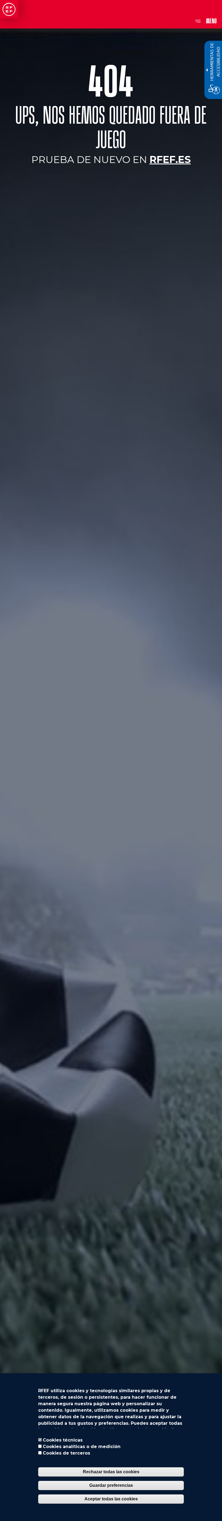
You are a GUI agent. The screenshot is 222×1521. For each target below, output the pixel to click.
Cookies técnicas (63, 1440)
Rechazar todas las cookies (111, 1471)
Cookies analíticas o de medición (81, 1446)
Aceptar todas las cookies (111, 1499)
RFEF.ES (170, 159)
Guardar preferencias (111, 1485)
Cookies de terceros (66, 1453)
